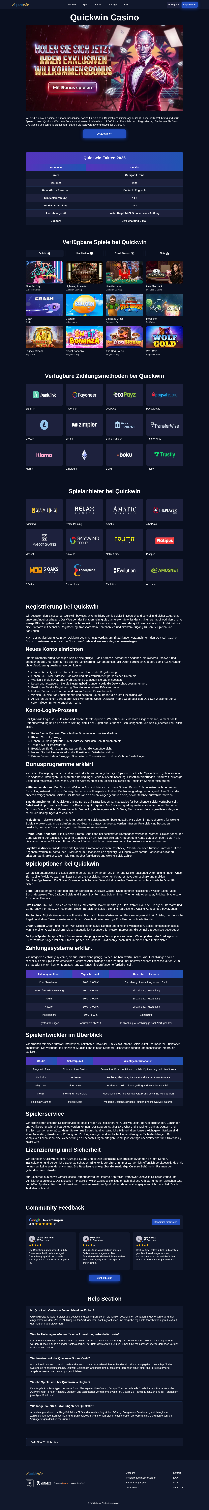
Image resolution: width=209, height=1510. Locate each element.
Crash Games (122, 253)
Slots (162, 253)
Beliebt (42, 253)
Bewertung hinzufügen (165, 1222)
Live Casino (82, 253)
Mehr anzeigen (104, 1278)
